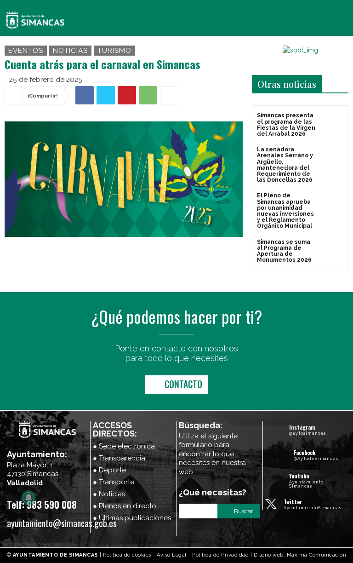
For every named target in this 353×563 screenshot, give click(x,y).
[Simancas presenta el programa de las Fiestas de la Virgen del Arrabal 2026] (332, 124)
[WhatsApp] (148, 95)
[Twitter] (106, 95)
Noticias (70, 50)
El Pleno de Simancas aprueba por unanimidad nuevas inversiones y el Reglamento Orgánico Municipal (285, 210)
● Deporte (109, 470)
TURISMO (114, 50)
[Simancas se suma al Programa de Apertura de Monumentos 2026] (332, 250)
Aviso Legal (172, 555)
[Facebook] (84, 95)
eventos (25, 50)
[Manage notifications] (28, 497)
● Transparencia (119, 458)
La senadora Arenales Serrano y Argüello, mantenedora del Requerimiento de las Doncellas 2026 (285, 164)
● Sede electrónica (124, 446)
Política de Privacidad (220, 555)
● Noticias (109, 494)
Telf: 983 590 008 (42, 504)
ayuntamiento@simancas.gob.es (62, 523)
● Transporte (113, 482)
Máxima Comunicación (317, 555)
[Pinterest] (127, 95)
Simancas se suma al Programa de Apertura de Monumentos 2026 (284, 251)
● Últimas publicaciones (132, 518)
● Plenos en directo (124, 506)
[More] (169, 95)
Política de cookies (127, 555)
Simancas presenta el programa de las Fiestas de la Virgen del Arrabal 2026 (286, 124)
